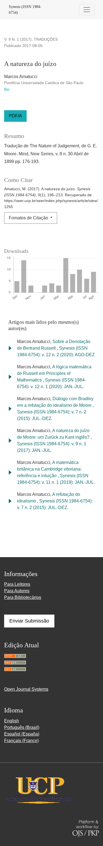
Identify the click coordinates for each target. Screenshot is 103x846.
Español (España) (21, 734)
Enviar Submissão (29, 621)
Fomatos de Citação (29, 217)
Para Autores (16, 590)
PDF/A (15, 116)
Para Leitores (17, 584)
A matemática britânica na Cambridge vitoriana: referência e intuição (49, 469)
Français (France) (21, 740)
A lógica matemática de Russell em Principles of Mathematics (54, 373)
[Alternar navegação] (86, 9)
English (11, 720)
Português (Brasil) (21, 727)
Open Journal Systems (26, 689)
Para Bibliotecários (22, 597)
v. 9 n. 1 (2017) (18, 39)
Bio (7, 89)
